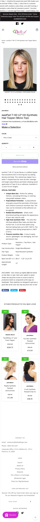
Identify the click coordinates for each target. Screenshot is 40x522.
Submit (20, 49)
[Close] (36, 9)
